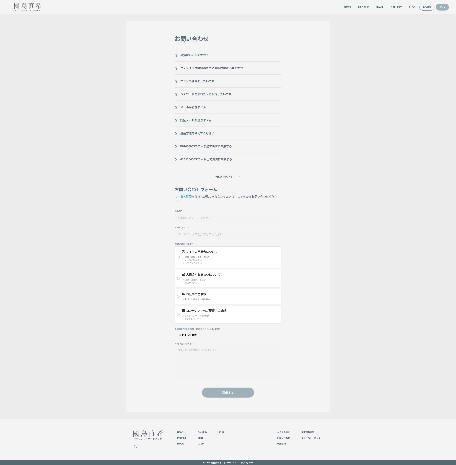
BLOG (412, 7)
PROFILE (363, 7)
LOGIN (427, 7)
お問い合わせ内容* (184, 343)
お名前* (178, 211)
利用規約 (281, 443)
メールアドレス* (183, 227)
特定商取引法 (307, 432)
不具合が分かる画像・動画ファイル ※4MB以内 (197, 329)
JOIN (442, 7)
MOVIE (380, 7)
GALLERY (396, 7)
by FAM (249, 462)
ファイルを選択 (188, 335)
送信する (228, 392)
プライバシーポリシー (312, 437)
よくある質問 (183, 196)
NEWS (347, 7)
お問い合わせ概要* (184, 244)
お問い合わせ (283, 437)
